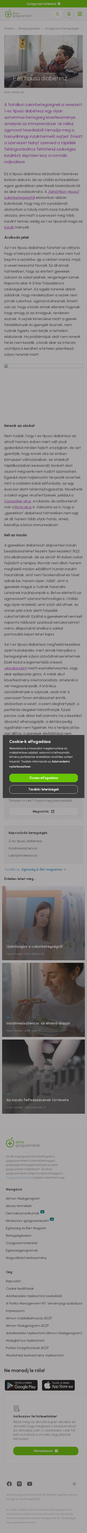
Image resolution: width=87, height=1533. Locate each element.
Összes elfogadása (43, 778)
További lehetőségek (43, 789)
